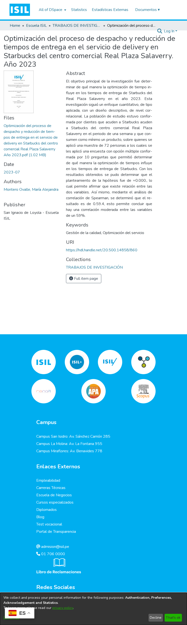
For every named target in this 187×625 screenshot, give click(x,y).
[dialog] (93, 609)
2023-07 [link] (12, 172)
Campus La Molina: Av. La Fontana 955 (69, 443)
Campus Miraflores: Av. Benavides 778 (69, 451)
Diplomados (46, 509)
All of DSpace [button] (50, 9)
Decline (155, 617)
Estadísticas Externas (110, 9)
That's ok (173, 617)
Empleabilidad (48, 480)
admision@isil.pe (54, 546)
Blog (40, 517)
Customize (11, 617)
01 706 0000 (52, 554)
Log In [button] (169, 31)
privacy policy (62, 608)
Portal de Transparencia (56, 531)
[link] (94, 267)
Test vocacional (49, 524)
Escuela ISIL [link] (36, 25)
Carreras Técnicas (50, 487)
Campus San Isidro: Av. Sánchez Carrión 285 (73, 436)
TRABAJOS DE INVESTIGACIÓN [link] (77, 25)
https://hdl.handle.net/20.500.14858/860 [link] (101, 250)
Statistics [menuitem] (79, 9)
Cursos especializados (55, 502)
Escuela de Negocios (54, 495)
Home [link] (15, 25)
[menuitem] (52, 10)
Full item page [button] (85, 278)
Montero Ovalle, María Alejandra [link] (31, 189)
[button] (19, 10)
